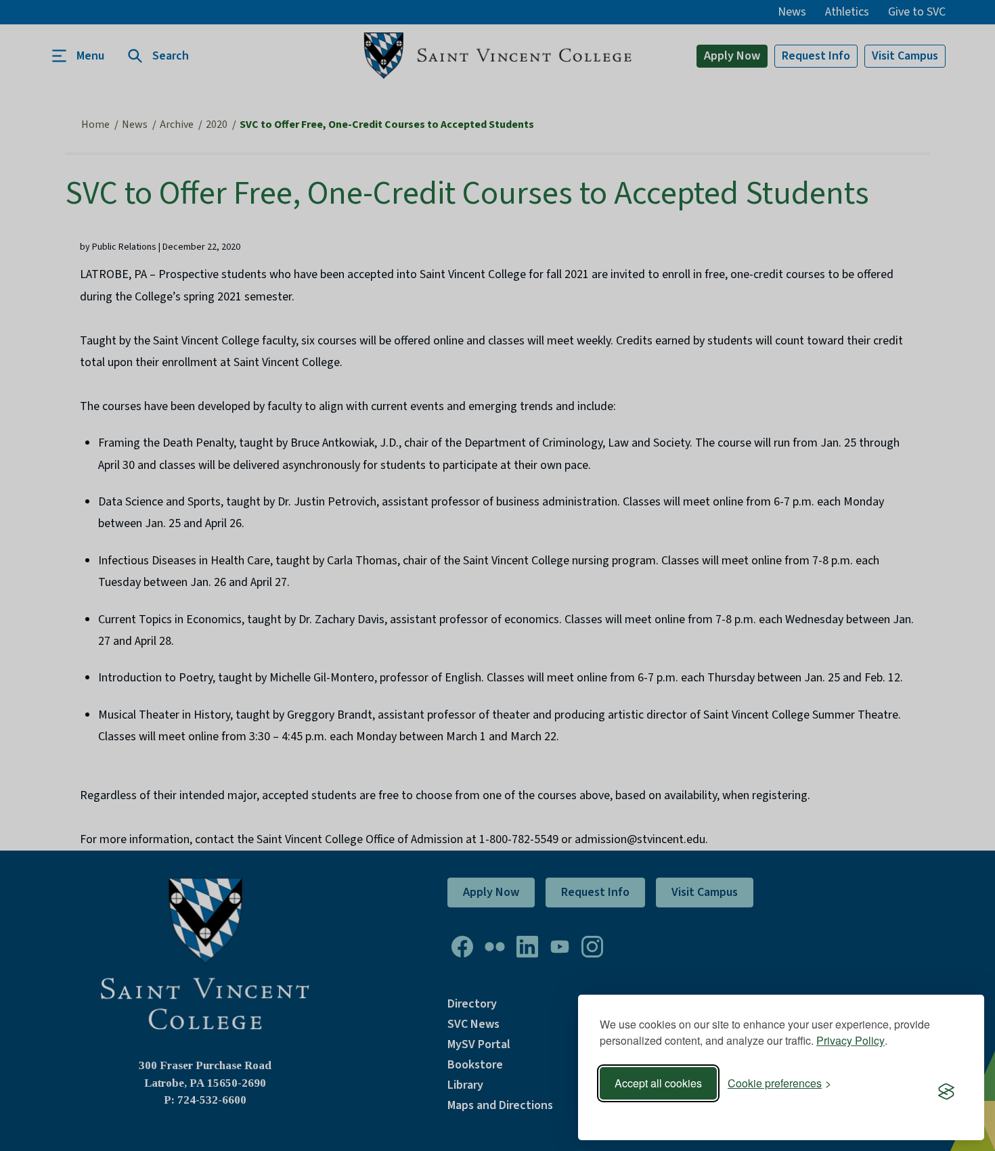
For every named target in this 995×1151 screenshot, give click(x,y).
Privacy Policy (850, 1040)
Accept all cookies (658, 1083)
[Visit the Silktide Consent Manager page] (946, 1092)
